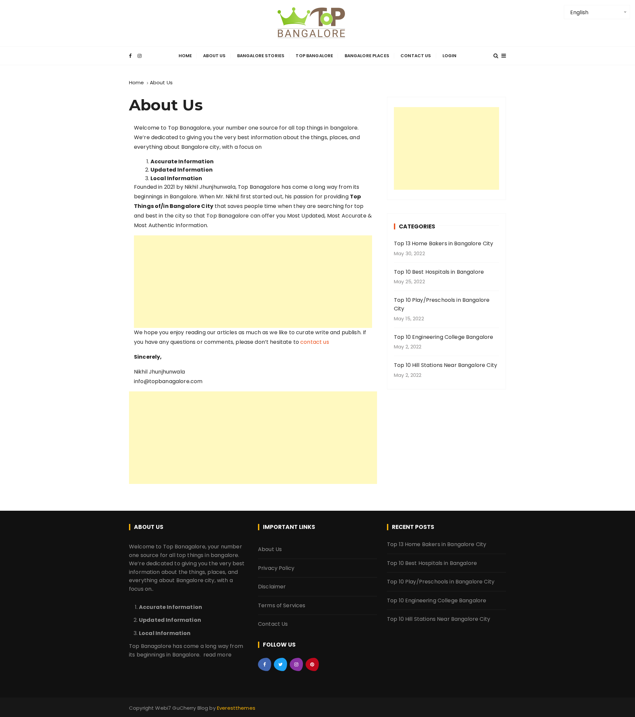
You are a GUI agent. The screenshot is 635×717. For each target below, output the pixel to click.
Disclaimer (272, 586)
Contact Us (416, 56)
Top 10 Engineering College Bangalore (443, 337)
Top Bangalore (314, 56)
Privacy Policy (276, 568)
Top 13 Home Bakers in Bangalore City (443, 243)
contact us (314, 342)
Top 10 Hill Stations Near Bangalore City (445, 365)
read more (217, 654)
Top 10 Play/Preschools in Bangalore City (441, 304)
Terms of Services (282, 605)
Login (450, 56)
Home (185, 56)
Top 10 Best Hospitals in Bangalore (439, 272)
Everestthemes (236, 707)
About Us (214, 56)
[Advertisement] (253, 281)
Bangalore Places (367, 56)
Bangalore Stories (261, 56)
